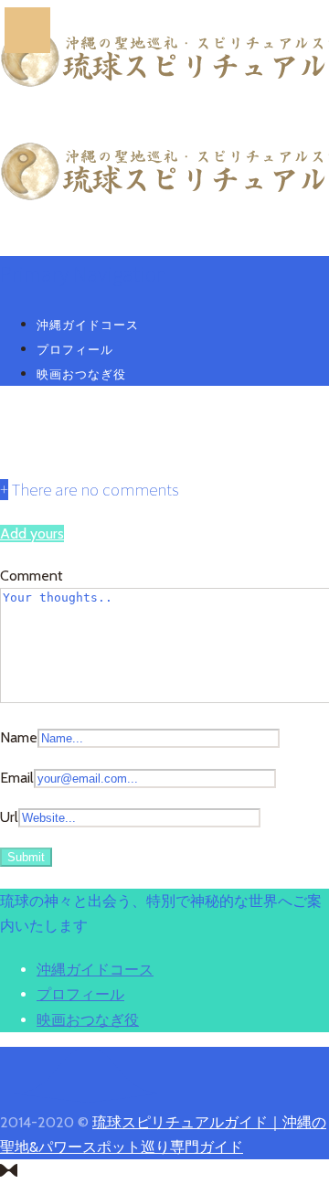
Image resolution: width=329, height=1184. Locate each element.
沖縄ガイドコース (88, 324)
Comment (31, 575)
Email (17, 777)
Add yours (32, 533)
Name (18, 737)
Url (9, 817)
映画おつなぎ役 (81, 374)
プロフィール (75, 349)
